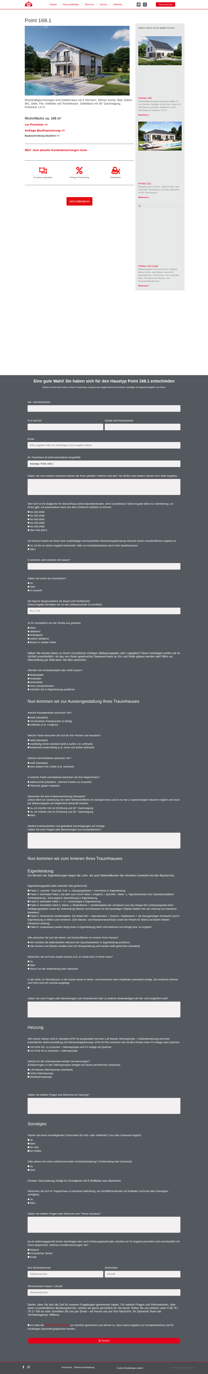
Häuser (53, 4)
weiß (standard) (39, 717)
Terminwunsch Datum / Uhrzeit (45, 1286)
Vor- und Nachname (39, 402)
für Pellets (35, 1151)
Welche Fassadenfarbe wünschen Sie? (50, 712)
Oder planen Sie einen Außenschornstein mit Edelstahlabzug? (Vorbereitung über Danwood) (80, 1161)
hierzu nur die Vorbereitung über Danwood (54, 968)
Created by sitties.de (182, 1367)
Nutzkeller (35, 678)
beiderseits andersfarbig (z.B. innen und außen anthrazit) (62, 747)
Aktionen (117, 4)
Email (31, 439)
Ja (31, 583)
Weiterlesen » (143, 115)
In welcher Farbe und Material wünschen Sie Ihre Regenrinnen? (64, 777)
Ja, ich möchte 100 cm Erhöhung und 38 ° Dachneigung (61, 808)
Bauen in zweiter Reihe (43, 642)
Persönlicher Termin (41, 1253)
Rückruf (34, 1249)
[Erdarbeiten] (115, 170)
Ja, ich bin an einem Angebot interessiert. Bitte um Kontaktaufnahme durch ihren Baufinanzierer (84, 545)
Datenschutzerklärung (57, 1325)
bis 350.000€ (37, 515)
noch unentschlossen (42, 686)
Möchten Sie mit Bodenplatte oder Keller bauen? (55, 670)
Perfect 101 (144, 183)
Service (103, 4)
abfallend (35, 631)
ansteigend (36, 635)
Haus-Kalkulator (71, 4)
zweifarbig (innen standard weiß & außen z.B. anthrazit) (61, 744)
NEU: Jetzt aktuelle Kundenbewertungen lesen (56, 150)
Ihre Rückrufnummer (39, 1267)
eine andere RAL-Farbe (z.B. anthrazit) (52, 766)
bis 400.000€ (37, 519)
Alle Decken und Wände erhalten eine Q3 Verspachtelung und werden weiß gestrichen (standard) (85, 946)
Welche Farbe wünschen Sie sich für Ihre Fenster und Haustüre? (64, 735)
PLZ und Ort (34, 420)
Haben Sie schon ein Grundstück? (47, 578)
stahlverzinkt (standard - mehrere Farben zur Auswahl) (60, 782)
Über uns (89, 4)
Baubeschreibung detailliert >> (42, 135)
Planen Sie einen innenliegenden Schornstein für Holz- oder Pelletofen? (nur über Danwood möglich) (84, 1135)
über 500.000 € (38, 530)
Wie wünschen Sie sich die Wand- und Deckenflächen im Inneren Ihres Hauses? (73, 937)
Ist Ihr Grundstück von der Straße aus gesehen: (54, 623)
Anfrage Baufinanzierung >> (45, 130)
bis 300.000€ (37, 512)
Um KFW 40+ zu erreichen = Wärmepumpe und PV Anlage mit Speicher (70, 1047)
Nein (32, 549)
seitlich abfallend (39, 638)
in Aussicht (36, 590)
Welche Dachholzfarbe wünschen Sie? (49, 758)
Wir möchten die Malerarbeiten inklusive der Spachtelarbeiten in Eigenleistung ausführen (80, 942)
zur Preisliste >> (36, 124)
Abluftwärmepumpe (41, 1076)
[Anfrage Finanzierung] (79, 170)
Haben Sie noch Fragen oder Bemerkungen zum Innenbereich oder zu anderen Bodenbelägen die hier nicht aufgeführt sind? (98, 998)
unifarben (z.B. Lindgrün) (44, 724)
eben (33, 627)
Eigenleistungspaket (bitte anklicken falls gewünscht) (57, 885)
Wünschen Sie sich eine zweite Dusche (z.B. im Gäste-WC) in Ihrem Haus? (70, 956)
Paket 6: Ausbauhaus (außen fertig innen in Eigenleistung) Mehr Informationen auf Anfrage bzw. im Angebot (90, 927)
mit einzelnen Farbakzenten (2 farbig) (51, 721)
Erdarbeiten (116, 177)
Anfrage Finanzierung (79, 177)
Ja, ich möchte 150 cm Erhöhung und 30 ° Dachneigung (61, 811)
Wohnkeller (36, 682)
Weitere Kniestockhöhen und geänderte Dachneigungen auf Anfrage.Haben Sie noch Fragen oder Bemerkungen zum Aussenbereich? (66, 828)
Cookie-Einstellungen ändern (130, 1368)
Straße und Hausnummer (119, 420)
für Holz (34, 1147)
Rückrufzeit (111, 1267)
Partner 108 (145, 98)
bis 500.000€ (37, 526)
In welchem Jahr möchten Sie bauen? (49, 560)
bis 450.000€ (37, 522)
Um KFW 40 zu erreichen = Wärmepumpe (54, 1050)
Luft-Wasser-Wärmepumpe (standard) (51, 1069)
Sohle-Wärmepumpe (41, 1073)
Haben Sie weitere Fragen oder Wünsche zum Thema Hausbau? (64, 1213)
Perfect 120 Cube (148, 266)
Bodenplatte (37, 675)
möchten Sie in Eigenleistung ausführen (52, 689)
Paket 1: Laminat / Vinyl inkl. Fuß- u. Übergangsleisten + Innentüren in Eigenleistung (77, 890)
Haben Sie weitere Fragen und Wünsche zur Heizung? (58, 1094)
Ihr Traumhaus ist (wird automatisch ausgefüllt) (54, 457)
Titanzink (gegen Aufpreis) (44, 785)
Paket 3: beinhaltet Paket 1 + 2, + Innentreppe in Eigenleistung (65, 901)
